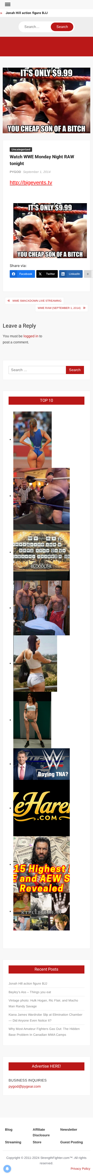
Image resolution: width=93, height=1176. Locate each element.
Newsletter (68, 1129)
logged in (30, 336)
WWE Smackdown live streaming (36, 300)
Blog (8, 1129)
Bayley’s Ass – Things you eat (30, 992)
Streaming (13, 1142)
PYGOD (15, 172)
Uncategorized (21, 149)
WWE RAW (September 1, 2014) (59, 308)
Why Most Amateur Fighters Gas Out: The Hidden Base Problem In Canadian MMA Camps (44, 1031)
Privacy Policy (80, 1168)
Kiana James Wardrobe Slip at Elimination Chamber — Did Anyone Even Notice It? (45, 1017)
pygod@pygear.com (25, 1086)
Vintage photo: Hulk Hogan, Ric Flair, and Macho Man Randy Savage (43, 1003)
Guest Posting (71, 1142)
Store (37, 1142)
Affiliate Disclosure (41, 1132)
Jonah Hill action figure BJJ (27, 13)
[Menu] (7, 4)
